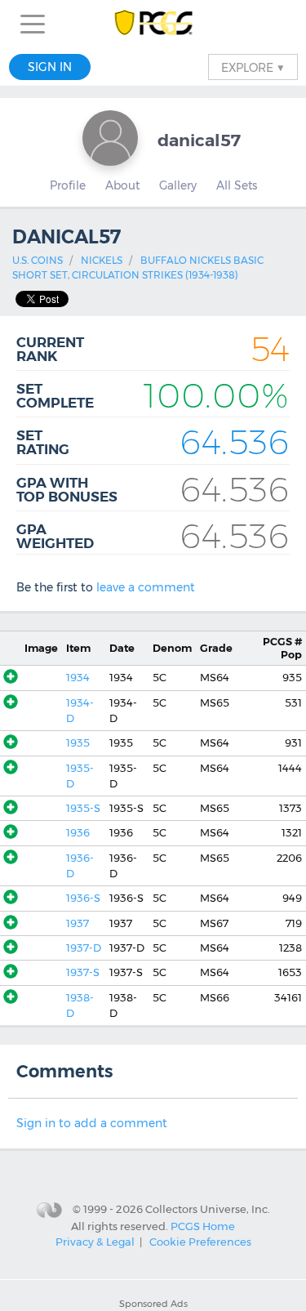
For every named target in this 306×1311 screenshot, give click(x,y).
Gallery (178, 185)
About (122, 185)
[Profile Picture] (110, 138)
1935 (78, 743)
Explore (253, 67)
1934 (78, 677)
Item (78, 648)
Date (122, 648)
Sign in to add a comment (91, 1123)
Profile (68, 185)
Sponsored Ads (153, 1303)
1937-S (83, 972)
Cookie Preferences (200, 1241)
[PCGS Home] (153, 24)
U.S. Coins (37, 260)
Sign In (50, 67)
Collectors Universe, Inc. (207, 1208)
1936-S (83, 898)
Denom (172, 648)
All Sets (236, 185)
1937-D (83, 948)
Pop (282, 647)
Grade (216, 648)
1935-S (83, 808)
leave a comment (145, 587)
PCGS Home (203, 1226)
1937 (77, 923)
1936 (78, 833)
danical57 (199, 140)
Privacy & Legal (95, 1241)
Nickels (101, 260)
